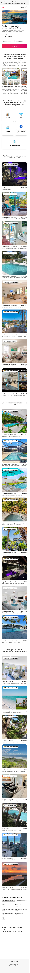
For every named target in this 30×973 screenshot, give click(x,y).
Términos (17, 966)
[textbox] (8, 41)
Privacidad (11, 966)
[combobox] (14, 36)
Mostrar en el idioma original (18, 3)
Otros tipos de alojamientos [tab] (8, 900)
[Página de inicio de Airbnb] (3, 7)
